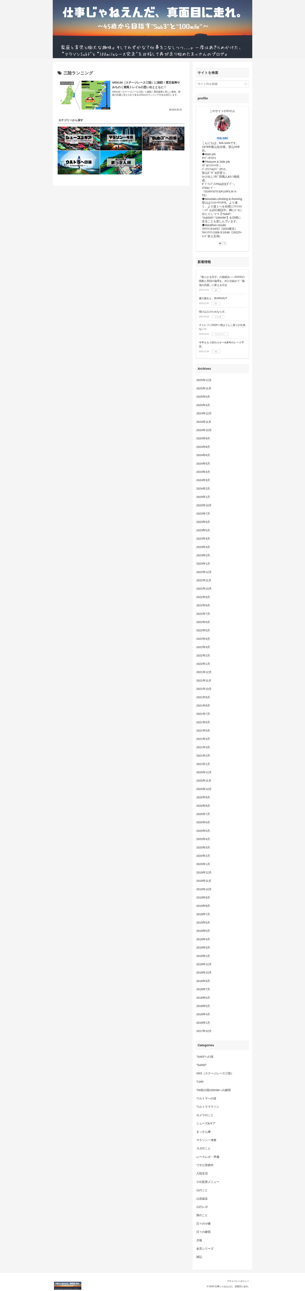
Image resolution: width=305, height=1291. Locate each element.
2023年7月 (203, 513)
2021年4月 (203, 739)
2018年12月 (204, 964)
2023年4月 (203, 538)
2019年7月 (203, 914)
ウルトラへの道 (206, 1098)
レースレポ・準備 (207, 1156)
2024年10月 (204, 430)
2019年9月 (203, 897)
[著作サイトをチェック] (220, 243)
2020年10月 (204, 789)
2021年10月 (204, 689)
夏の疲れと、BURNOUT (213, 298)
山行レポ (202, 1207)
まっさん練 (203, 1131)
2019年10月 (204, 889)
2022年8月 (203, 605)
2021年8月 (203, 705)
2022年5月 (203, 630)
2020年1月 (203, 864)
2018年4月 (203, 1014)
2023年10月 (204, 505)
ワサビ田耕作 (205, 1165)
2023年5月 (203, 530)
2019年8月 (203, 906)
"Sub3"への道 (205, 1056)
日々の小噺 (203, 1223)
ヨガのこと (203, 1148)
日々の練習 (203, 1232)
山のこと (202, 1190)
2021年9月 (203, 697)
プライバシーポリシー (238, 1281)
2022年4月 (203, 638)
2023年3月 (203, 547)
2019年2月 (203, 956)
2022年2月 (203, 655)
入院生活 (202, 1173)
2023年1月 (203, 563)
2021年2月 (203, 755)
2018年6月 (203, 997)
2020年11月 (203, 780)
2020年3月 (203, 847)
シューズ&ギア (205, 1123)
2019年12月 (204, 872)
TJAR (199, 1081)
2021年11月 (203, 680)
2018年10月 (204, 972)
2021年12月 (204, 672)
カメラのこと (205, 1115)
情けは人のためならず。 (213, 311)
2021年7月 (203, 714)
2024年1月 (203, 497)
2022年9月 (203, 597)
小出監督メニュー (207, 1181)
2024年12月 (204, 413)
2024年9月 (203, 438)
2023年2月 (203, 555)
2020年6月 (203, 822)
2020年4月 (203, 839)
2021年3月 (203, 747)
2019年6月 (203, 922)
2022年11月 (203, 580)
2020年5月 (203, 830)
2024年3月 (203, 480)
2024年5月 (203, 463)
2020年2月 (203, 856)
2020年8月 (203, 805)
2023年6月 (203, 522)
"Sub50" (201, 1065)
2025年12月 (204, 380)
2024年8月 (203, 446)
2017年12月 (204, 1031)
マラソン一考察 (206, 1140)
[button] (246, 84)
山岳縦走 (202, 1198)
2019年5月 (203, 931)
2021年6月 (203, 722)
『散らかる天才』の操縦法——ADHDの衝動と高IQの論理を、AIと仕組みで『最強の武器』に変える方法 (222, 281)
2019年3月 (203, 947)
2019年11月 (203, 881)
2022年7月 (203, 613)
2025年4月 (203, 405)
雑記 (199, 1257)
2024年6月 (203, 455)
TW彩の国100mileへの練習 (213, 1090)
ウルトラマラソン (207, 1106)
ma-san (222, 138)
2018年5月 (203, 1006)
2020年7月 (203, 814)
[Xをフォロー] (225, 243)
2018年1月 (203, 1022)
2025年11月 (203, 388)
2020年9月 (203, 797)
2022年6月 (203, 622)
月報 (199, 1240)
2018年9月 (203, 981)
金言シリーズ (205, 1248)
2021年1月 (203, 764)
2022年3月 (203, 647)
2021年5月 (203, 730)
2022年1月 (203, 664)
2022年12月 (204, 572)
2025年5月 (203, 396)
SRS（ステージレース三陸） (215, 1073)
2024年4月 (203, 472)
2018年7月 (203, 989)
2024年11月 (203, 421)
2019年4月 (203, 939)
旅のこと (202, 1215)
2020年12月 (204, 772)
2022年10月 (204, 588)
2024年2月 (203, 488)
